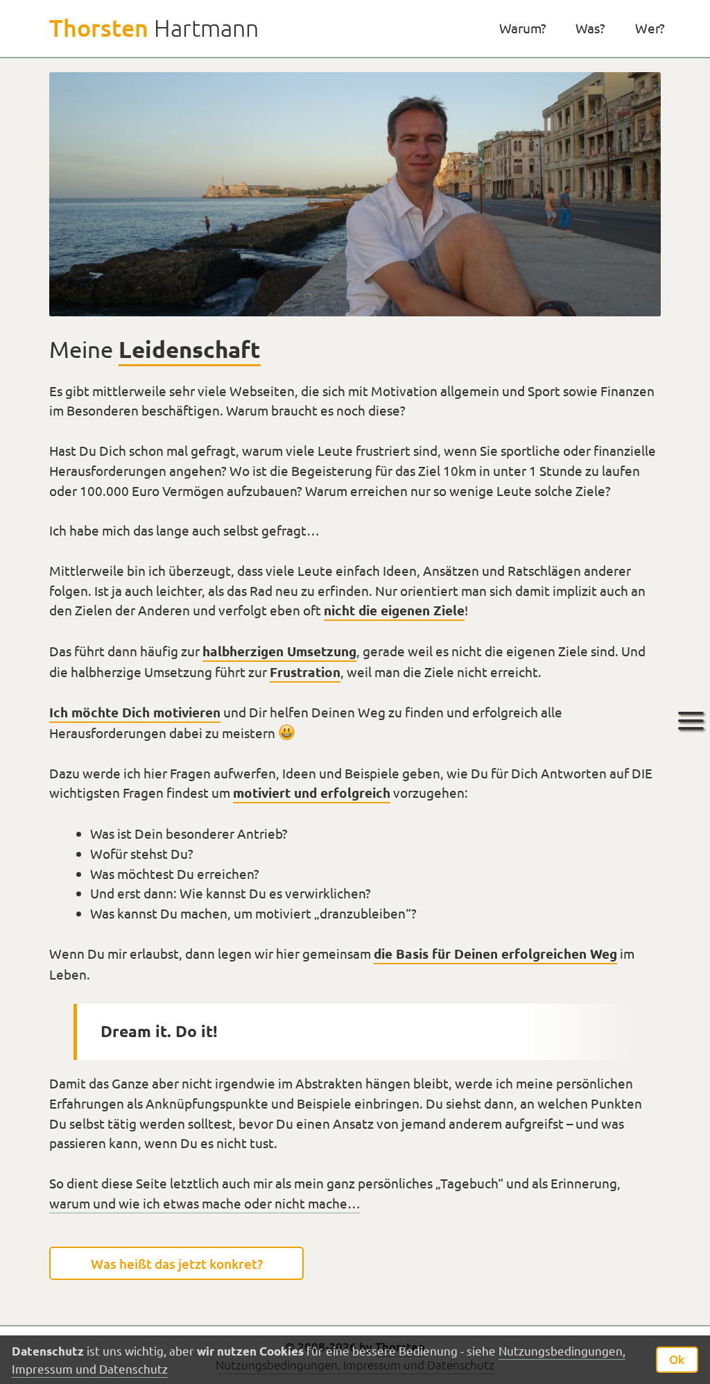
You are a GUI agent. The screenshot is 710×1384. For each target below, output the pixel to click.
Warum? (522, 27)
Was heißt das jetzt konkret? (177, 1263)
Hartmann (154, 28)
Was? (590, 27)
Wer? (650, 27)
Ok (676, 1359)
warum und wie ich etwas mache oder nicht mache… (205, 1203)
